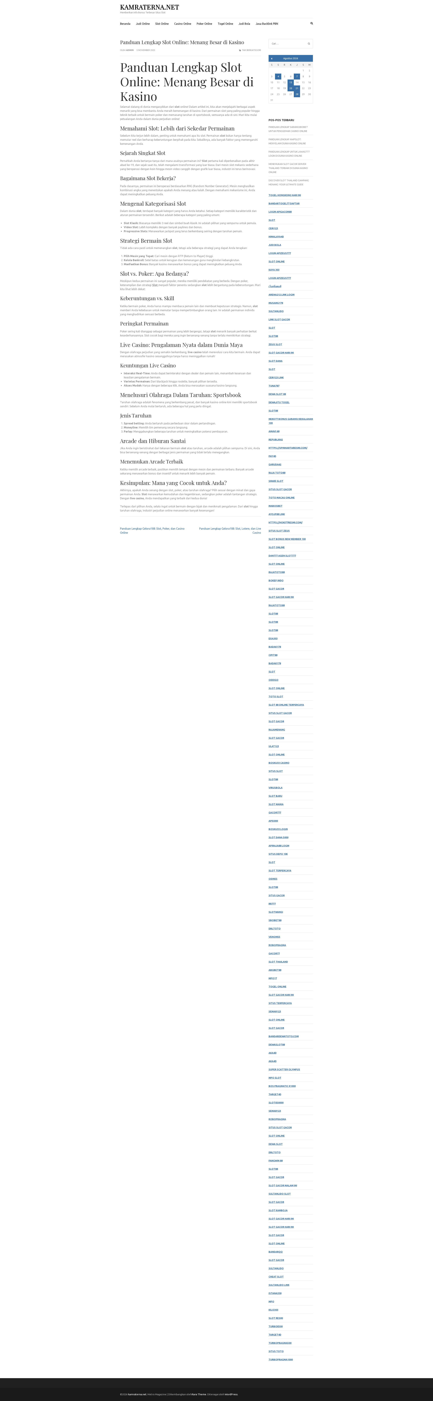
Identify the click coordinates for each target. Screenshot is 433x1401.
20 (290, 88)
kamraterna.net (149, 7)
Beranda (125, 23)
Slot (155, 285)
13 (290, 82)
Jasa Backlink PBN (267, 23)
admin (130, 50)
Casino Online (182, 23)
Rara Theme (199, 1394)
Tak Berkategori (251, 50)
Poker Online (204, 23)
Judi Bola (244, 23)
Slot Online (162, 23)
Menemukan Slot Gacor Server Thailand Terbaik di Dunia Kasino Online (288, 168)
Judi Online (143, 23)
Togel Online (225, 23)
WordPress (231, 1394)
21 (297, 88)
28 (297, 94)
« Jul (271, 59)
